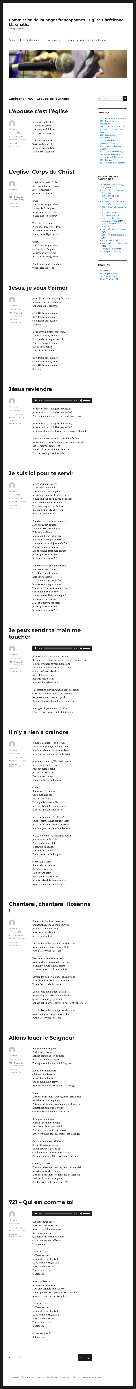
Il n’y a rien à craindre (38, 732)
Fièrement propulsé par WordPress (86, 1377)
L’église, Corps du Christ (42, 171)
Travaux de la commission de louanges (87, 40)
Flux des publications (109, 273)
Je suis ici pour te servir (41, 473)
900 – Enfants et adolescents (114, 243)
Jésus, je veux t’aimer (38, 287)
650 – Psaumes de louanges (111, 154)
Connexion (104, 271)
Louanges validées (109, 252)
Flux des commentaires (110, 276)
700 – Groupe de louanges (111, 157)
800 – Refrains (106, 160)
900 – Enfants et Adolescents (112, 163)
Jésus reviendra (30, 389)
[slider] (86, 400)
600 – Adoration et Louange (112, 152)
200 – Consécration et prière (114, 207)
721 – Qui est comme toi (41, 1202)
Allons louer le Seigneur (42, 1037)
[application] (62, 400)
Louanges (22, 139)
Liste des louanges (30, 40)
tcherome (13, 129)
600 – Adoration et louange (113, 229)
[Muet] (81, 400)
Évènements (53, 40)
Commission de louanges (110, 185)
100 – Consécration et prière (112, 127)
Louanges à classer (110, 249)
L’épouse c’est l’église (38, 111)
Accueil (12, 40)
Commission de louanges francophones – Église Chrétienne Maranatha (39, 1377)
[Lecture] (36, 400)
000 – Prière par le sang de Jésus (113, 118)
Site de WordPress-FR (109, 279)
